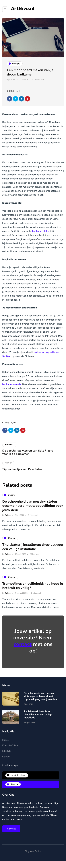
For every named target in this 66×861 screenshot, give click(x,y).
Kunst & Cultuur (10, 745)
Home (5, 739)
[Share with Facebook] (9, 98)
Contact (6, 756)
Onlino (12, 79)
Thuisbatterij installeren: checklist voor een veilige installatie (33, 546)
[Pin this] (27, 98)
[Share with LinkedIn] (21, 98)
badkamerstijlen (40, 231)
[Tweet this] (15, 98)
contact (23, 644)
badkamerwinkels (11, 384)
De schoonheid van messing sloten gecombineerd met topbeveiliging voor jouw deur (32, 505)
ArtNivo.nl (22, 8)
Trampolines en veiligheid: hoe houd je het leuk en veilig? (32, 585)
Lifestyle (6, 751)
